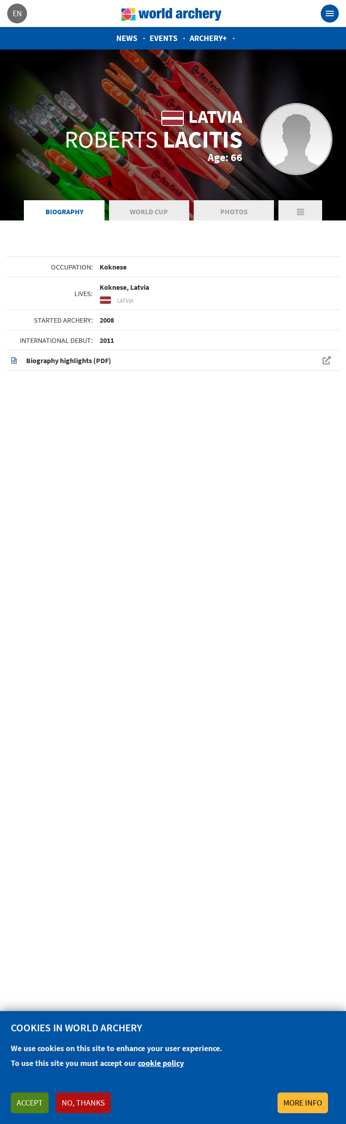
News (126, 38)
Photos (234, 211)
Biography (64, 211)
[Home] (171, 13)
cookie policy (161, 1063)
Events (164, 38)
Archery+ (208, 38)
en (17, 13)
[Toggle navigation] (330, 13)
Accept (30, 1102)
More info (302, 1102)
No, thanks (83, 1102)
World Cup (149, 211)
